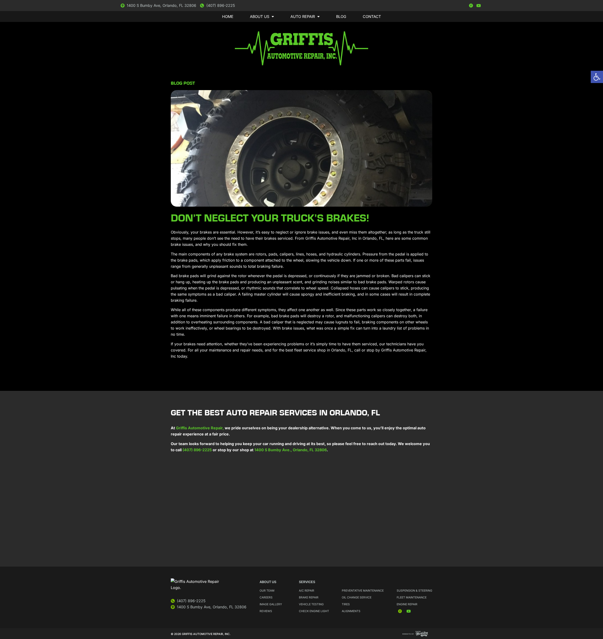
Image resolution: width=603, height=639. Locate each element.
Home (227, 16)
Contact (372, 16)
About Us (259, 16)
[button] (597, 77)
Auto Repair (302, 16)
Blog (341, 16)
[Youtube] (479, 5)
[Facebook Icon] (471, 5)
